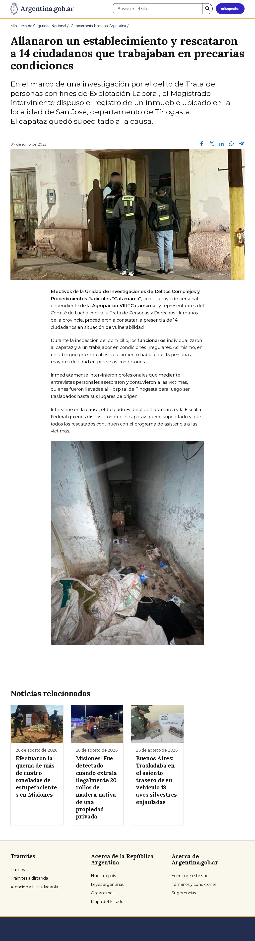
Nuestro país (103, 875)
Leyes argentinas (107, 884)
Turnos (17, 869)
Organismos (102, 893)
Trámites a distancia (29, 878)
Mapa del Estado (107, 901)
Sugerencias (184, 893)
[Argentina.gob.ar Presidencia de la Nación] (42, 9)
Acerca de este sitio (190, 875)
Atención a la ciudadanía (34, 887)
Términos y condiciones (194, 884)
